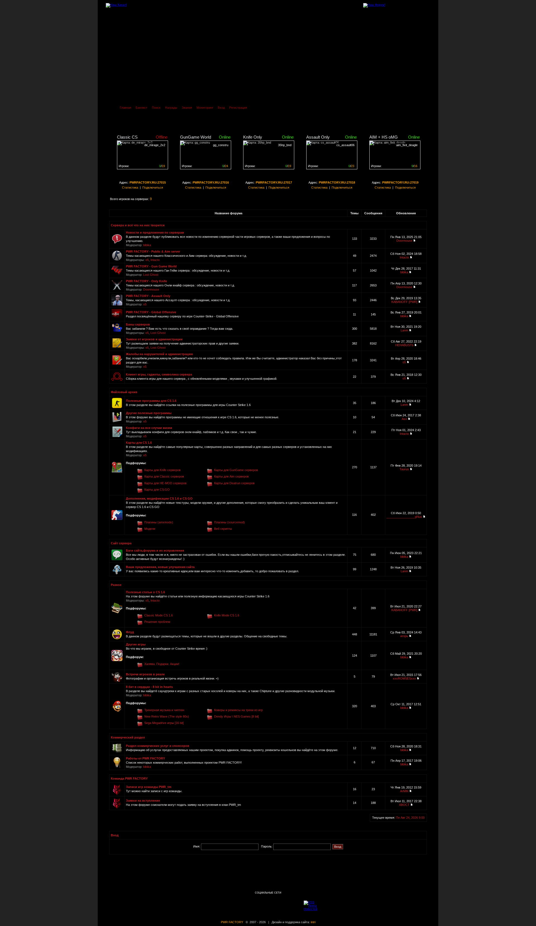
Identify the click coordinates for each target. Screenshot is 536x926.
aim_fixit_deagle (407, 145)
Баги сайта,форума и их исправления (155, 550)
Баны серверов (138, 324)
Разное (116, 585)
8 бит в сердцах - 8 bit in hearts (149, 686)
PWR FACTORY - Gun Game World (151, 266)
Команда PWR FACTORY (129, 778)
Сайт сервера (121, 543)
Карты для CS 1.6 (139, 442)
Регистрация (238, 107)
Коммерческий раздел (128, 737)
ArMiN (404, 791)
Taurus (404, 469)
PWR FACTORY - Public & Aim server (153, 251)
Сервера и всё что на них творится (137, 225)
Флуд (130, 632)
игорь (404, 636)
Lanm (404, 330)
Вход (221, 107)
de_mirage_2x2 (154, 145)
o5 (147, 260)
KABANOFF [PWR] (404, 301)
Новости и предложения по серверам (155, 232)
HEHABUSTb (404, 345)
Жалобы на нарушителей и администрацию (159, 354)
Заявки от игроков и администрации (154, 339)
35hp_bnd (284, 145)
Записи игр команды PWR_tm (148, 787)
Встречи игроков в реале (145, 674)
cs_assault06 (345, 145)
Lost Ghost (150, 274)
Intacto (155, 260)
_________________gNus (404, 516)
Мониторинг (205, 107)
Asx (404, 419)
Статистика (130, 187)
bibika (147, 245)
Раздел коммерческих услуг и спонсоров (157, 745)
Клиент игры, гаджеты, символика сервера (159, 374)
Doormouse (404, 240)
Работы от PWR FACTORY (145, 758)
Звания (187, 107)
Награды (171, 107)
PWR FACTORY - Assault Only (148, 296)
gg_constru (220, 145)
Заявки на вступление (143, 800)
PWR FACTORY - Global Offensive (151, 312)
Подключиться (152, 187)
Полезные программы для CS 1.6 (151, 400)
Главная (125, 107)
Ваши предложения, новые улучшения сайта (160, 567)
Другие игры (135, 644)
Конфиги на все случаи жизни (149, 427)
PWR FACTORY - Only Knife (146, 281)
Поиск (156, 107)
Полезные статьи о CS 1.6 (145, 592)
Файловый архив (124, 392)
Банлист (141, 107)
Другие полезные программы (148, 413)
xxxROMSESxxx (404, 678)
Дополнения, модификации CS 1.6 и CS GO (159, 498)
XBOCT (404, 804)
